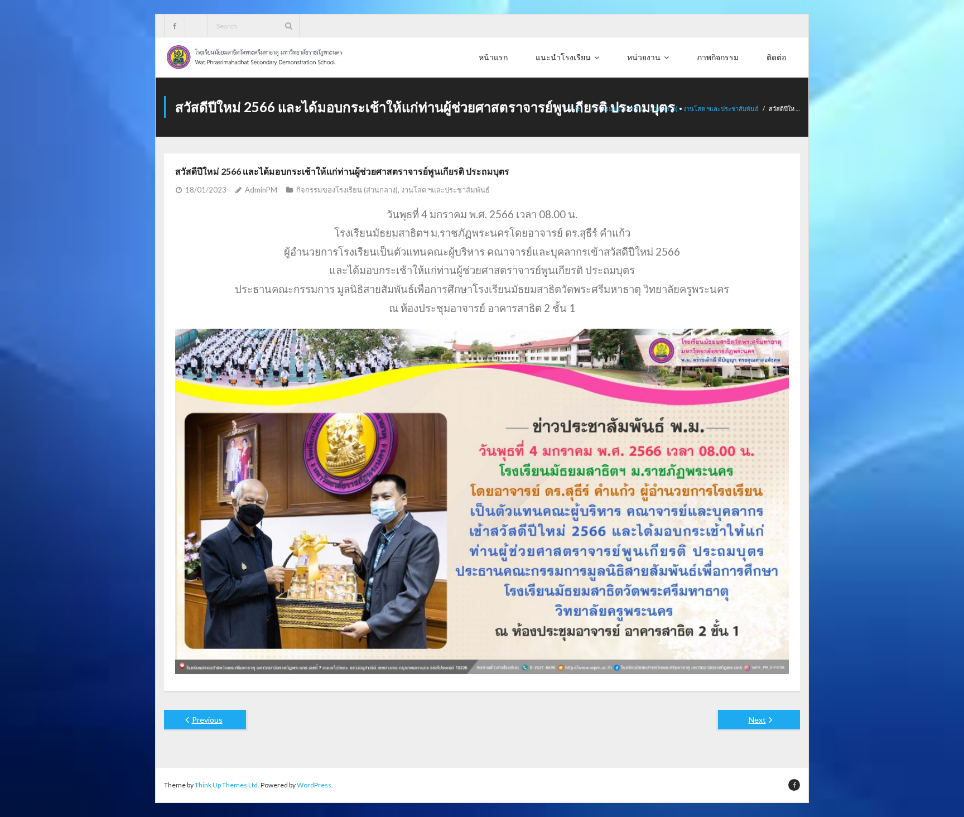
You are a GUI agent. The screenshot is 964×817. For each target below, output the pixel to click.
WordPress (314, 785)
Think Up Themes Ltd (226, 785)
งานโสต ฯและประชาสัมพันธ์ (721, 108)
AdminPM (261, 189)
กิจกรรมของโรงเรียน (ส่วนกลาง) (347, 189)
